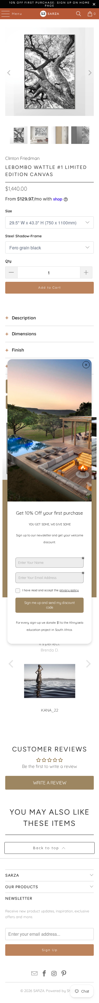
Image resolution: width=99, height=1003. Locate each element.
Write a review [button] (49, 782)
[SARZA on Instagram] (54, 974)
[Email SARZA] (35, 974)
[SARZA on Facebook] (44, 974)
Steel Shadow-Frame (23, 236)
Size (8, 211)
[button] (12, 663)
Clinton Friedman (22, 158)
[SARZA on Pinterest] (64, 974)
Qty (8, 261)
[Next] (89, 72)
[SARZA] (49, 13)
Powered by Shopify (62, 990)
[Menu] (3, 13)
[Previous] (9, 72)
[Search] (78, 13)
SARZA (38, 990)
